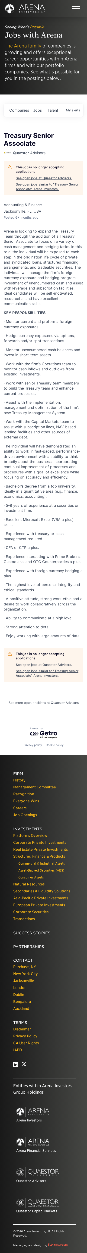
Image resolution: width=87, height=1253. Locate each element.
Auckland (21, 1008)
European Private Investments (39, 905)
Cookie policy (55, 745)
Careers (19, 808)
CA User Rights (26, 1043)
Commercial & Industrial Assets (41, 863)
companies (19, 110)
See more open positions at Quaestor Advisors (44, 703)
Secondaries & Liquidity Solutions (41, 891)
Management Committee (34, 787)
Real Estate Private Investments (40, 849)
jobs (37, 110)
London (19, 987)
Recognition (23, 794)
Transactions (24, 919)
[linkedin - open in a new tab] (15, 1065)
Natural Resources (29, 884)
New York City (25, 974)
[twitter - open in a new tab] (24, 1065)
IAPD (17, 1050)
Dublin (18, 994)
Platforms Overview (30, 835)
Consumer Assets (31, 877)
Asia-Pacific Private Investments (40, 898)
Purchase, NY (24, 967)
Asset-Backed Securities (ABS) (41, 870)
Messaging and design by (40, 1245)
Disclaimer (22, 1029)
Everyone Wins (26, 801)
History (19, 780)
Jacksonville (23, 981)
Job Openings (25, 815)
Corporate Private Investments (39, 842)
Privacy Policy (25, 1036)
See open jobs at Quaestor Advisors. (44, 178)
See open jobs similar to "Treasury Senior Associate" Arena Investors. (47, 186)
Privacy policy (32, 745)
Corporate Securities (30, 912)
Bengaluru (22, 1001)
